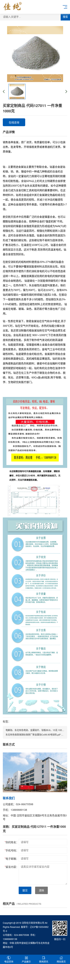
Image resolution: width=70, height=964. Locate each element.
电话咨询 (8, 961)
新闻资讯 (43, 961)
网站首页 (61, 961)
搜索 (65, 16)
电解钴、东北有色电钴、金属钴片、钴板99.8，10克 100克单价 (37, 730)
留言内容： (12, 867)
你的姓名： (12, 842)
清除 (41, 890)
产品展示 (26, 961)
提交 (25, 890)
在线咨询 (14, 122)
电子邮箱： (12, 858)
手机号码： (12, 850)
